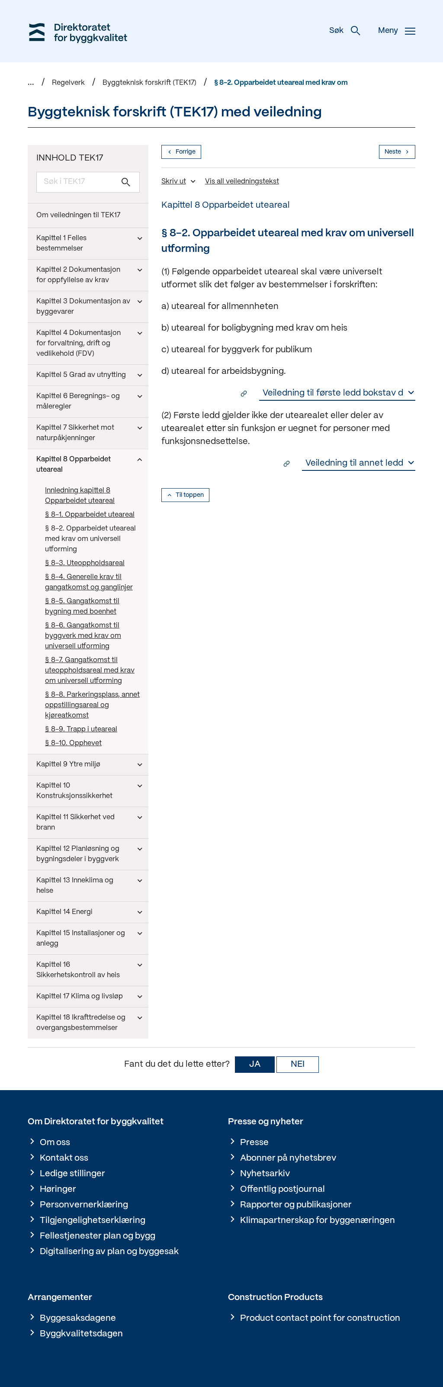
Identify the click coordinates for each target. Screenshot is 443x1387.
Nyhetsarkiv (265, 1174)
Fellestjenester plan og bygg (97, 1236)
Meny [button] (388, 31)
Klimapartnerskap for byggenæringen (317, 1220)
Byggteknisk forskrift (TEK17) (149, 83)
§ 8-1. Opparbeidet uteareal (90, 515)
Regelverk (68, 83)
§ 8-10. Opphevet (73, 743)
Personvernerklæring (84, 1205)
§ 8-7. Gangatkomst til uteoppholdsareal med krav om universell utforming (90, 670)
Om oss (55, 1143)
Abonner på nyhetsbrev (288, 1158)
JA (254, 1064)
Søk (336, 31)
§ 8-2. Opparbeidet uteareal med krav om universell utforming (90, 539)
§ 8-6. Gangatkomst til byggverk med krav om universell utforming (83, 636)
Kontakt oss (64, 1158)
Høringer (58, 1189)
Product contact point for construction (320, 1318)
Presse (254, 1143)
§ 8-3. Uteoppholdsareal (85, 563)
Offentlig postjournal (282, 1189)
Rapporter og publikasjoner (296, 1205)
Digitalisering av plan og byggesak (109, 1252)
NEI (298, 1064)
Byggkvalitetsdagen (81, 1334)
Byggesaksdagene (78, 1318)
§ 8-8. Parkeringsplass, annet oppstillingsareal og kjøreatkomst (92, 705)
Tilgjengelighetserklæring (92, 1220)
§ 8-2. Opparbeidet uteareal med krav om (281, 83)
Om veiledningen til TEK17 (78, 215)
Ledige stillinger (72, 1174)
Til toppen (190, 495)
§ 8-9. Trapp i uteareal (81, 729)
